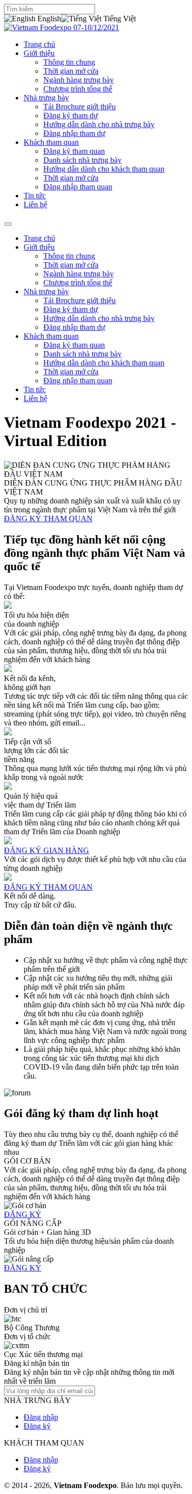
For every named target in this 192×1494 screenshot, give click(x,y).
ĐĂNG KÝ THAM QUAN (48, 518)
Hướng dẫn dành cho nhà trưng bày (99, 124)
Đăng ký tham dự (70, 115)
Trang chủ (39, 44)
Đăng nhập (41, 1417)
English (48, 18)
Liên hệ (35, 204)
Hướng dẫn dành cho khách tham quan (103, 169)
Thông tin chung (69, 62)
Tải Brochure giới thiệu (79, 106)
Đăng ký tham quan (74, 151)
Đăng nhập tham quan (77, 186)
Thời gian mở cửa (70, 71)
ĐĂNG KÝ (22, 1214)
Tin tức (35, 195)
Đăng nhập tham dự (74, 133)
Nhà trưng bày (46, 97)
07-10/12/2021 (95, 27)
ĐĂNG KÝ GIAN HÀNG (46, 850)
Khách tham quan (51, 142)
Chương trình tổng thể (77, 89)
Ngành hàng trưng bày (78, 80)
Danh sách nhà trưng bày (82, 160)
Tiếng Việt (118, 18)
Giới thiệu (39, 53)
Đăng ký (37, 1426)
